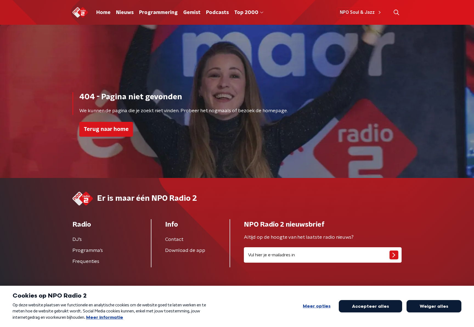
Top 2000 (246, 12)
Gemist (192, 12)
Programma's (87, 250)
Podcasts (217, 12)
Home (103, 12)
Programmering (158, 12)
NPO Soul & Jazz (357, 12)
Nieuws (125, 12)
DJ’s (77, 239)
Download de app (185, 250)
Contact (174, 239)
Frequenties (85, 261)
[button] (396, 12)
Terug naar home (106, 129)
